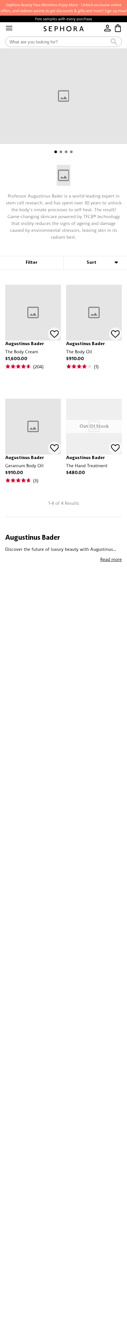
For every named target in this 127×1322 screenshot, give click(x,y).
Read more (111, 559)
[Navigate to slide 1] (55, 151)
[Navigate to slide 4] (71, 151)
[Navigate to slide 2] (61, 151)
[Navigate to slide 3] (66, 151)
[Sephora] (64, 28)
